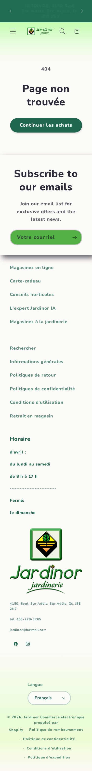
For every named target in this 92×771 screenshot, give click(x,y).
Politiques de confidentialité (42, 389)
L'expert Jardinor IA (33, 308)
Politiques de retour (33, 375)
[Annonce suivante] (82, 11)
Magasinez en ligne (32, 267)
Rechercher (23, 348)
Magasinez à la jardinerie (38, 322)
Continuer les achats (46, 125)
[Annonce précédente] (10, 11)
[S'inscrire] (74, 237)
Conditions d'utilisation (37, 402)
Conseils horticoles (32, 294)
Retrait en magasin (31, 416)
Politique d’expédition (49, 757)
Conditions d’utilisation (49, 748)
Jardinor (31, 717)
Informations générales (36, 362)
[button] (13, 31)
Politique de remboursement (56, 729)
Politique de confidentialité (49, 739)
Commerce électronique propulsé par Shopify (47, 723)
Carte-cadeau (25, 281)
